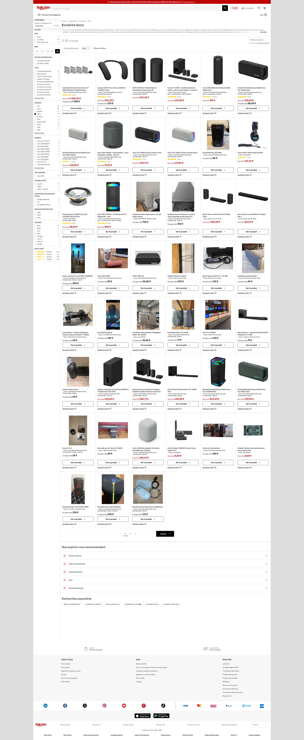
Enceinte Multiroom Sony (112, 92)
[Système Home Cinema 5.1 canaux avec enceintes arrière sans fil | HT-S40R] (183, 196)
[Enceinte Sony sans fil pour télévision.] (148, 489)
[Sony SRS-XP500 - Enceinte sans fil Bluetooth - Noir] (113, 196)
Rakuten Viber (128, 725)
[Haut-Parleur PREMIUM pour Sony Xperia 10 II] (183, 430)
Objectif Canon (166, 735)
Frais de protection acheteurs (147, 671)
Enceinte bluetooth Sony (147, 92)
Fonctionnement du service (233, 692)
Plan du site (140, 678)
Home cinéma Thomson (91, 735)
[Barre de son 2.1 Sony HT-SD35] (113, 430)
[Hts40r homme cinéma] (183, 258)
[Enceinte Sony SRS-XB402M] (113, 489)
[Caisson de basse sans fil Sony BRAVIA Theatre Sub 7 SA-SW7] (113, 372)
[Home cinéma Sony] (78, 372)
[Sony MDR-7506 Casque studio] (253, 135)
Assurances (227, 696)
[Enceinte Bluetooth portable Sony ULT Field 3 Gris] (253, 372)
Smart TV (234, 735)
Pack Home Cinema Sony (77, 92)
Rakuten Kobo (65, 725)
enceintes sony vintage (133, 604)
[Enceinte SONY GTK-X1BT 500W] (78, 489)
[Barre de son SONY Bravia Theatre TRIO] (218, 196)
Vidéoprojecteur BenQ (212, 735)
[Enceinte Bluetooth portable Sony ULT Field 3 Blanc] (78, 135)
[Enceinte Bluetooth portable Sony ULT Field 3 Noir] (253, 70)
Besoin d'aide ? (141, 664)
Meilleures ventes (263, 43)
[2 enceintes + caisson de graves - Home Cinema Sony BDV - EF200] (78, 315)
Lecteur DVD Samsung (142, 735)
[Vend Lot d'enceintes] (218, 430)
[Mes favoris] (258, 8)
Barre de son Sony (179, 92)
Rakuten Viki (160, 725)
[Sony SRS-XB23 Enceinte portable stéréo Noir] (218, 70)
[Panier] (264, 8)
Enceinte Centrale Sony (252, 278)
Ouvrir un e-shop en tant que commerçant (151, 667)
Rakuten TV (97, 725)
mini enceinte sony (113, 604)
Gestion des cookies (230, 678)
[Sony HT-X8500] (218, 315)
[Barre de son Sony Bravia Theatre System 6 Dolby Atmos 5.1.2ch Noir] (148, 372)
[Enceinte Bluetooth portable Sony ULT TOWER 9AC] (218, 372)
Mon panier (65, 667)
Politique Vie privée (230, 674)
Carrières (226, 664)
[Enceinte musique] (113, 315)
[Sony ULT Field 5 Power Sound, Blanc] (183, 135)
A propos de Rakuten (230, 689)
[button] (190, 1)
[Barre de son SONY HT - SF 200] (218, 258)
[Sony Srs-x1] (78, 430)
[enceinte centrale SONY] (253, 258)
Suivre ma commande (69, 678)
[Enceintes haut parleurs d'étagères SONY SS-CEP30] (148, 315)
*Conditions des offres (231, 671)
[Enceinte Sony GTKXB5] (218, 135)
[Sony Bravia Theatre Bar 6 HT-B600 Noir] (183, 372)
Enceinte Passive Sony (181, 335)
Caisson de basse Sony (252, 337)
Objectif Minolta (187, 735)
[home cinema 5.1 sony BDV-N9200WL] (78, 258)
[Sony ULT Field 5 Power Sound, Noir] (148, 135)
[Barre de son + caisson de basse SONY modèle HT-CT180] (253, 315)
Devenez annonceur (230, 685)
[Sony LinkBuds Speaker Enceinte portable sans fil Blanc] (148, 430)
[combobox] (136, 8)
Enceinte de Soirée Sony (112, 219)
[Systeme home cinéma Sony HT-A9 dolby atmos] (148, 196)
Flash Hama (48, 735)
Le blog (138, 682)
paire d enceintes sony (72, 604)
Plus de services (193, 725)
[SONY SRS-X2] (148, 258)
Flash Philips (67, 735)
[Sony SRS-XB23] (113, 258)
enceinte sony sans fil (93, 604)
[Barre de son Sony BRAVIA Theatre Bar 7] (253, 196)
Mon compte (65, 664)
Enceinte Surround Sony (182, 219)
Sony (65, 92)
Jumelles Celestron (117, 735)
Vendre (63, 674)
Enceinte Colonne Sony (217, 450)
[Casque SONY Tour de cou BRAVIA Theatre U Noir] (113, 70)
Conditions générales (230, 667)
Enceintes (247, 155)
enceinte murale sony (171, 604)
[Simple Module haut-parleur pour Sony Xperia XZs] (253, 430)
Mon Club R (65, 682)
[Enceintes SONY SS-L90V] (183, 315)
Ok (57, 51)
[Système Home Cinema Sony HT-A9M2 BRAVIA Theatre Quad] (78, 70)
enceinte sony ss (152, 604)
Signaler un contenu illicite (145, 674)
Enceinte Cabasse (254, 735)
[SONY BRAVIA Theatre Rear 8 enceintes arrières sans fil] (148, 70)
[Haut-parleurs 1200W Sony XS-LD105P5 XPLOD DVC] (78, 196)
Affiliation (226, 682)
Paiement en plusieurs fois (70, 671)
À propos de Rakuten (229, 725)
